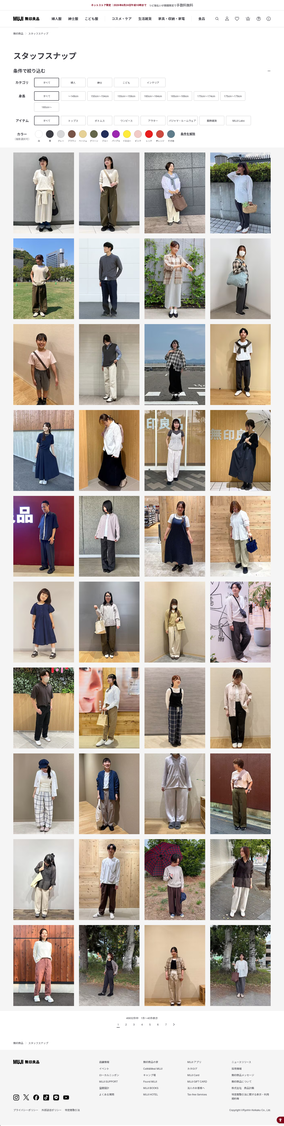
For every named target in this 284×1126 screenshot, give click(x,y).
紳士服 (73, 18)
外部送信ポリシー (52, 1110)
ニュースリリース (241, 1062)
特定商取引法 (72, 1110)
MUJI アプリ (194, 1062)
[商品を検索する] (217, 19)
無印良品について (242, 1081)
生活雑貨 (145, 18)
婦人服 (57, 18)
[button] (38, 135)
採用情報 (237, 1068)
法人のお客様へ (196, 1088)
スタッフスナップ (38, 33)
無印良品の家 (150, 1062)
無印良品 (18, 33)
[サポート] (268, 18)
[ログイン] (227, 18)
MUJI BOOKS (150, 1088)
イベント (104, 1068)
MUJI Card (193, 1075)
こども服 (91, 18)
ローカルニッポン (109, 1075)
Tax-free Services (197, 1094)
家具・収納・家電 (171, 18)
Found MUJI (150, 1081)
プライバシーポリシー (25, 1110)
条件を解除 (188, 134)
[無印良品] (26, 1062)
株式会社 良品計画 (243, 1088)
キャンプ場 (149, 1075)
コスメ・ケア (122, 18)
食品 (201, 18)
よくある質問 (106, 1094)
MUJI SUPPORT (108, 1081)
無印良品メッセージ (243, 1075)
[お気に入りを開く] (237, 19)
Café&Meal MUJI (152, 1068)
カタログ (192, 1068)
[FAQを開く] (259, 19)
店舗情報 (104, 1062)
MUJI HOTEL (150, 1094)
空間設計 (104, 1088)
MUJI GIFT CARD (197, 1081)
